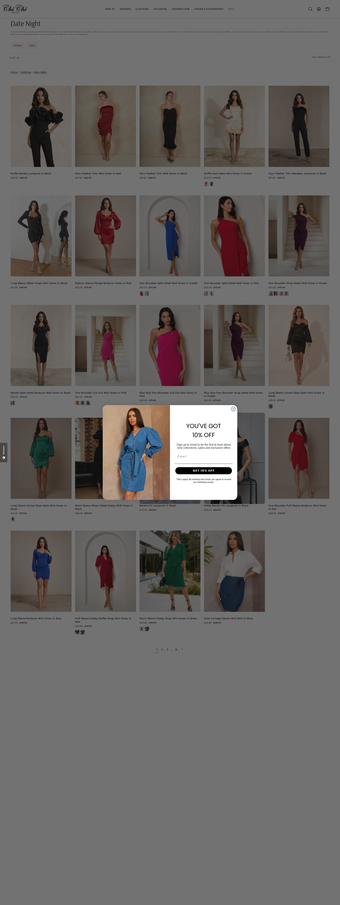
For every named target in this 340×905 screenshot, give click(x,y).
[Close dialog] (233, 409)
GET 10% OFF (204, 471)
